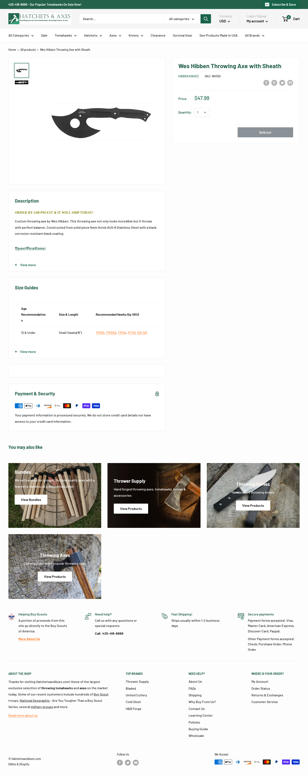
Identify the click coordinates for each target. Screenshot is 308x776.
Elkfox (12, 764)
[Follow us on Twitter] (128, 762)
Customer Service (264, 702)
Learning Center (201, 715)
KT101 (132, 332)
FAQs (192, 688)
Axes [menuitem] (113, 35)
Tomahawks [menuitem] (63, 35)
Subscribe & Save (284, 4)
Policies (194, 722)
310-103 (142, 332)
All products (28, 49)
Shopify (24, 764)
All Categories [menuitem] (18, 35)
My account (256, 21)
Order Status (260, 688)
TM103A (111, 332)
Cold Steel (133, 702)
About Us (195, 681)
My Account (259, 681)
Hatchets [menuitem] (90, 35)
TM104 (122, 332)
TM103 (100, 332)
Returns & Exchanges (267, 695)
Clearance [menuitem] (158, 35)
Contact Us (197, 709)
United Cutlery (136, 695)
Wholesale (196, 736)
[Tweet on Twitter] (282, 82)
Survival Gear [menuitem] (182, 35)
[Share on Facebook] (266, 82)
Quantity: (185, 112)
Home (12, 49)
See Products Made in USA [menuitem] (218, 35)
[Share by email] (290, 82)
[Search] (206, 18)
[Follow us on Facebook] (120, 762)
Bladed (131, 688)
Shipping (195, 695)
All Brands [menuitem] (252, 35)
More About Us (29, 639)
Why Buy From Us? (202, 702)
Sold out (265, 132)
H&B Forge (133, 709)
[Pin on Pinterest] (274, 82)
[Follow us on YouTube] (136, 762)
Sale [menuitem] (44, 35)
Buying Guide (198, 729)
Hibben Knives (188, 76)
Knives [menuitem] (134, 35)
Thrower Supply (137, 681)
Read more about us (23, 715)
